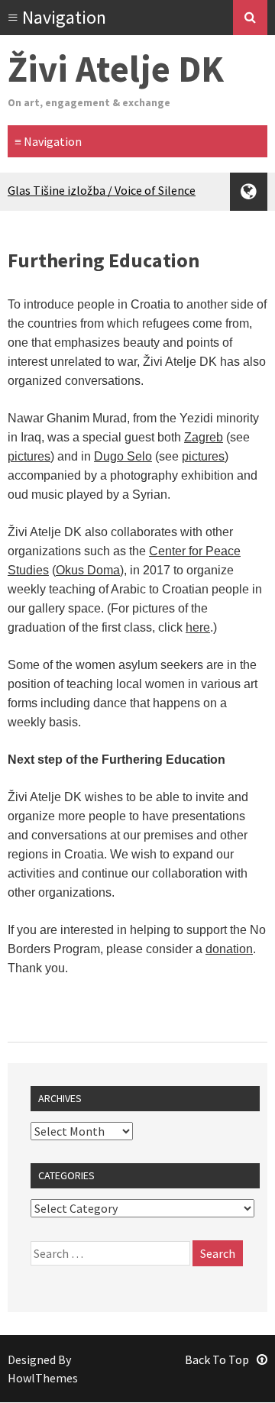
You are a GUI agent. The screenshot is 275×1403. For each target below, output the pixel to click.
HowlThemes (43, 1377)
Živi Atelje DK (116, 69)
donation (229, 948)
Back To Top (217, 1359)
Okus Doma (88, 570)
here (198, 627)
